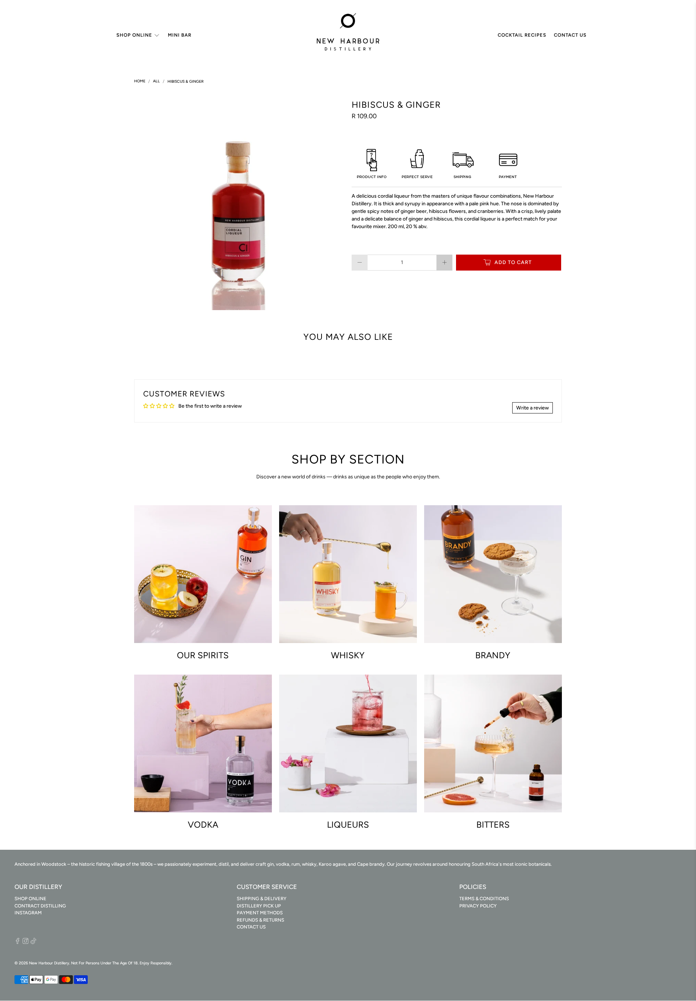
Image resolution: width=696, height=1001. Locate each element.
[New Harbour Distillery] (348, 35)
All (156, 81)
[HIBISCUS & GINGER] (239, 205)
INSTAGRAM (28, 912)
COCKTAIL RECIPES (522, 35)
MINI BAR (179, 35)
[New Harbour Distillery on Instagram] (25, 942)
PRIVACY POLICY (478, 906)
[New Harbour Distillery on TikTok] (33, 942)
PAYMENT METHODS (260, 912)
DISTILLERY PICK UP (259, 906)
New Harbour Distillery (49, 963)
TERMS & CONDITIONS (484, 898)
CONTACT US (570, 35)
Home (139, 81)
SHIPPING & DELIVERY (261, 898)
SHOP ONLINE (134, 35)
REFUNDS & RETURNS (260, 920)
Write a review (532, 408)
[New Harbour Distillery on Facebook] (17, 942)
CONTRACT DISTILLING (40, 906)
